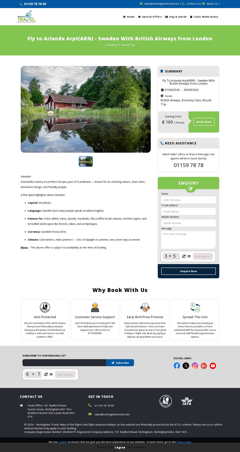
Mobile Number (170, 216)
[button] (30, 131)
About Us (212, 3)
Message (166, 228)
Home (131, 16)
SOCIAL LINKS (182, 358)
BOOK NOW (204, 122)
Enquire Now (188, 271)
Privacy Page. (184, 442)
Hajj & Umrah (178, 16)
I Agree (120, 447)
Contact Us (193, 3)
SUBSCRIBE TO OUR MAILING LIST (44, 355)
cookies (62, 442)
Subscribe (122, 362)
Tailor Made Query (205, 16)
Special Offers (152, 16)
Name (164, 193)
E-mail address (169, 205)
